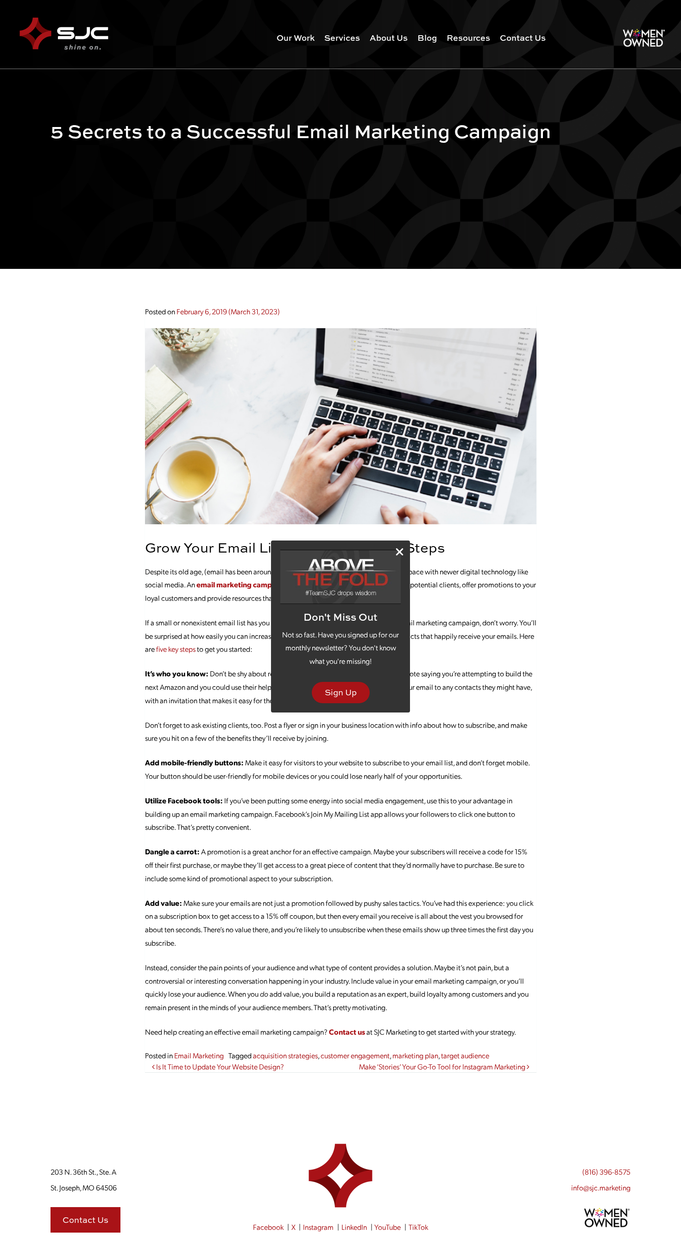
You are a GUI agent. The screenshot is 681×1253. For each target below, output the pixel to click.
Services (342, 38)
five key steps (175, 649)
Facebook (268, 1227)
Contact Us (523, 38)
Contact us (347, 1032)
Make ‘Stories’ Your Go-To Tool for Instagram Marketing (443, 1066)
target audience (465, 1055)
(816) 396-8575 (606, 1172)
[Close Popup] (399, 551)
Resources (468, 38)
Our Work (296, 38)
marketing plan (415, 1055)
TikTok (418, 1227)
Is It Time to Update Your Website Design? (219, 1066)
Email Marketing (199, 1055)
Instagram (318, 1227)
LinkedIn (354, 1227)
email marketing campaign (241, 584)
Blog (427, 38)
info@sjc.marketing (601, 1187)
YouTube (387, 1227)
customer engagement (355, 1055)
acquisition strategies (285, 1055)
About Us (389, 38)
